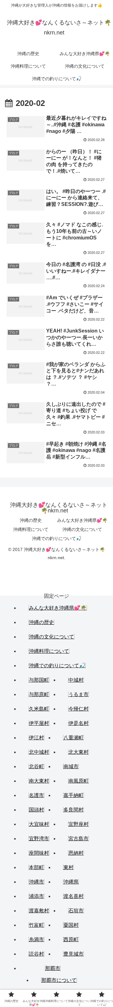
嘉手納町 (73, 795)
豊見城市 (73, 954)
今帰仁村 (78, 708)
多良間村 (73, 809)
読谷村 (36, 954)
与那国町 (39, 680)
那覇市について (59, 980)
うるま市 (78, 694)
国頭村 (36, 809)
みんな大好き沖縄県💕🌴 (82, 520)
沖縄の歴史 (31, 520)
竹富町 (36, 925)
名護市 (36, 795)
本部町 (36, 867)
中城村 (75, 680)
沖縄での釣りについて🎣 (56, 538)
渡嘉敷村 (39, 910)
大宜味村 (39, 824)
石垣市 (75, 910)
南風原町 (78, 781)
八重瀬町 (73, 737)
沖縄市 (36, 881)
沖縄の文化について (82, 529)
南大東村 (39, 781)
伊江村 (36, 737)
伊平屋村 (39, 723)
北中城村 (39, 752)
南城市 (70, 766)
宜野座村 (78, 824)
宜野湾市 (39, 838)
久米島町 (39, 708)
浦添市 (36, 896)
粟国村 (70, 925)
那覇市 (52, 968)
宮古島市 (78, 838)
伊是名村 (78, 723)
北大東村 (78, 752)
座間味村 (39, 853)
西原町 (70, 939)
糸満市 (36, 939)
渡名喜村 (73, 896)
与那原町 (39, 694)
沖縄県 (70, 881)
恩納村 (75, 853)
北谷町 (36, 766)
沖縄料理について (30, 529)
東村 (68, 867)
